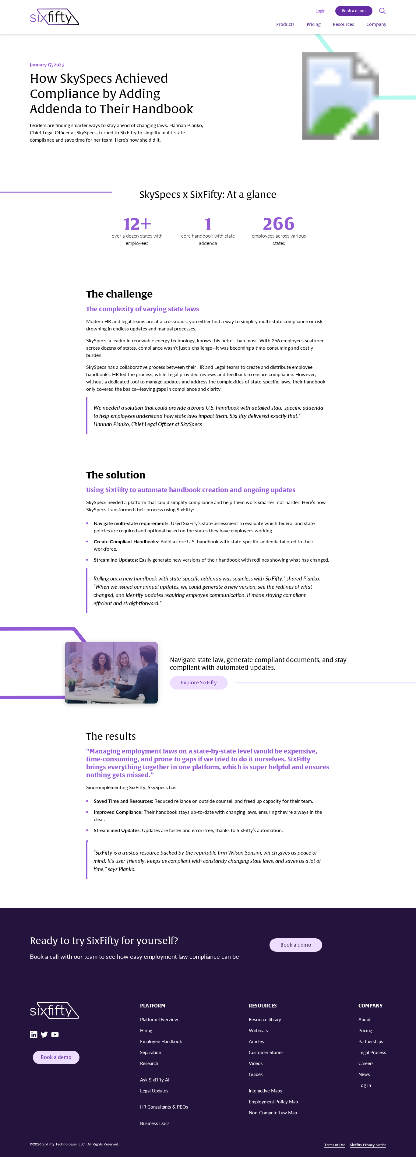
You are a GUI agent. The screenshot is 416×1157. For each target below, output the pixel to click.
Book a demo (354, 11)
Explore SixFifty (199, 683)
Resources (343, 24)
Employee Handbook (161, 1041)
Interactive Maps (265, 1090)
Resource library (265, 1019)
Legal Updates (154, 1090)
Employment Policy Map (273, 1101)
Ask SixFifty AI (154, 1079)
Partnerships (370, 1041)
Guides (256, 1074)
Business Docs (155, 1123)
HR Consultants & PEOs (164, 1106)
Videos (256, 1063)
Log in (364, 1085)
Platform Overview (159, 1019)
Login (321, 11)
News (364, 1074)
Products (285, 24)
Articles (256, 1041)
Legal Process (372, 1052)
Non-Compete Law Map (273, 1112)
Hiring (146, 1030)
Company (376, 24)
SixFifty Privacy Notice (368, 1144)
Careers (366, 1063)
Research (149, 1063)
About (364, 1019)
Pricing (314, 24)
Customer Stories (266, 1052)
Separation (150, 1052)
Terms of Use (334, 1144)
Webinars (258, 1030)
